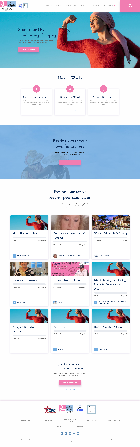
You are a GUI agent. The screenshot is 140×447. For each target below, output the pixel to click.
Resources (84, 5)
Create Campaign (28, 49)
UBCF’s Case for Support (92, 8)
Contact (110, 5)
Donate (130, 7)
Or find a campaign (70, 389)
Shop (103, 5)
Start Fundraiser (70, 162)
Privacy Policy (70, 440)
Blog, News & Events (71, 5)
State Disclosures (70, 441)
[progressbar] (29, 237)
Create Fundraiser (70, 382)
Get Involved (94, 5)
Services (59, 5)
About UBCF (49, 5)
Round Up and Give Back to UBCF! (95, 11)
